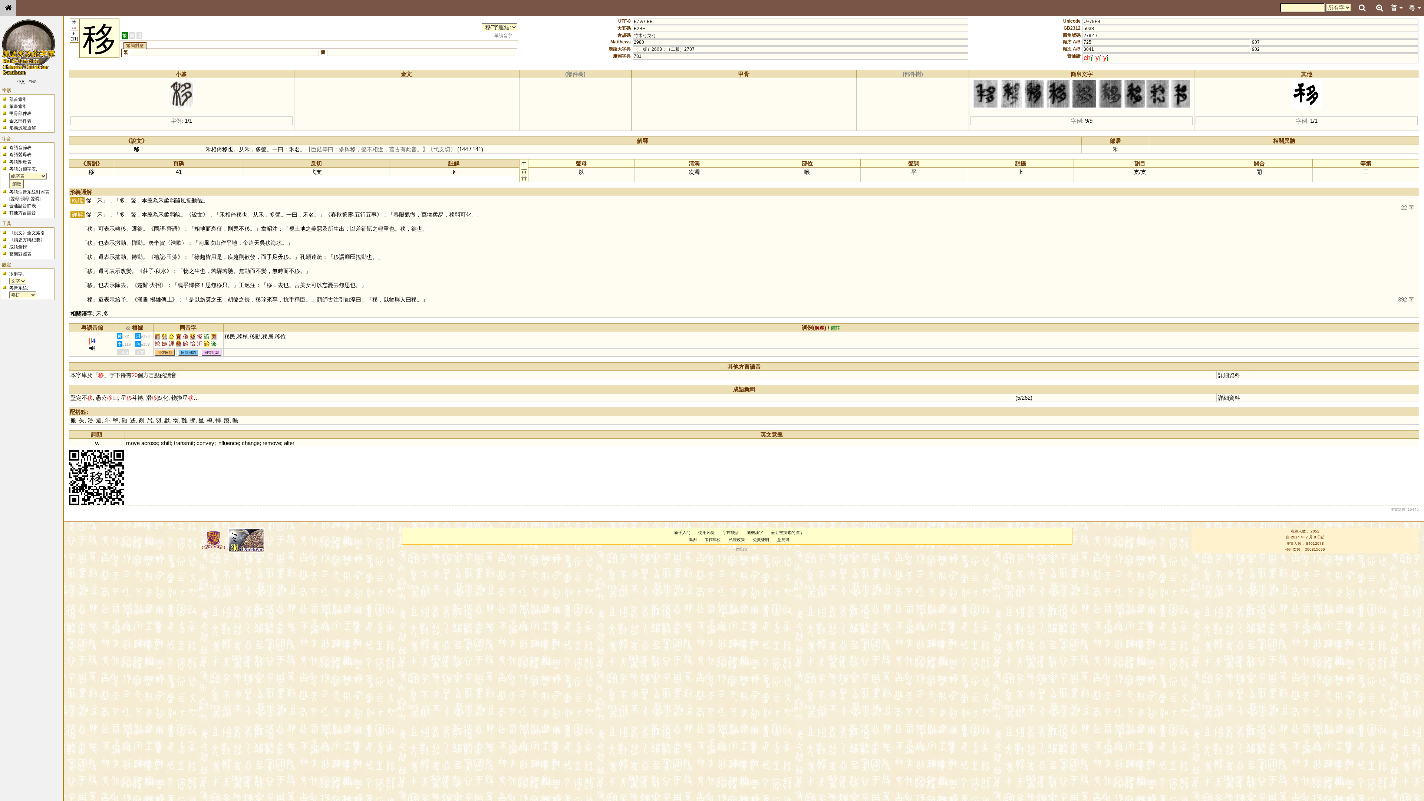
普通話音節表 (22, 205)
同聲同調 (211, 352)
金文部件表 (20, 120)
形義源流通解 (22, 128)
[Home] (8, 8)
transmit (184, 443)
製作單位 (713, 539)
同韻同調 (188, 352)
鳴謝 (693, 539)
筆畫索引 (18, 106)
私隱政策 (737, 539)
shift (166, 443)
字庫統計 (731, 532)
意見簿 (783, 539)
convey (205, 443)
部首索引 (18, 99)
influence (228, 443)
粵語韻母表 (20, 162)
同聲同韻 (165, 352)
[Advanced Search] (1379, 8)
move (133, 443)
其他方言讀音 (22, 212)
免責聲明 (761, 539)
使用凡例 (706, 532)
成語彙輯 (18, 247)
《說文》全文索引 (27, 232)
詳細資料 (1229, 375)
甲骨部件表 (20, 113)
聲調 (34, 198)
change (251, 443)
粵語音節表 (20, 147)
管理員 (741, 549)
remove (272, 443)
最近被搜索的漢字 (787, 532)
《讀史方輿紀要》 (27, 240)
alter (289, 443)
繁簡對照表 (20, 254)
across (149, 443)
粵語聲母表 (20, 154)
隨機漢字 (755, 532)
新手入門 (682, 532)
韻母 (24, 198)
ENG (33, 82)
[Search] (1362, 8)
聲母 (14, 198)
